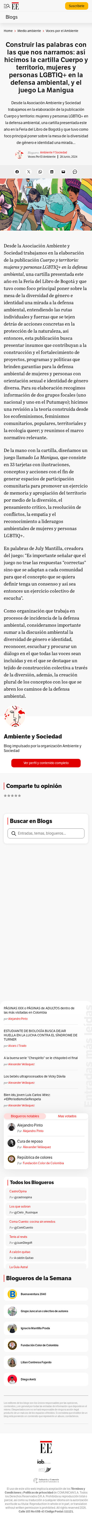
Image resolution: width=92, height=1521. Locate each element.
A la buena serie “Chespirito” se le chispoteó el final (41, 1058)
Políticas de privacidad (38, 1492)
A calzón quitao (19, 1252)
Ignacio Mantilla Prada (35, 1328)
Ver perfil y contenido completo (46, 763)
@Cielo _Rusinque (26, 1212)
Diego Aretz (28, 1379)
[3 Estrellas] (12, 795)
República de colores (34, 1157)
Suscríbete (76, 6)
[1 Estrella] (5, 795)
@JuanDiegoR (23, 1242)
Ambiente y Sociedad (53, 152)
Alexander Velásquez (21, 1064)
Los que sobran (19, 1206)
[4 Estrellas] (15, 795)
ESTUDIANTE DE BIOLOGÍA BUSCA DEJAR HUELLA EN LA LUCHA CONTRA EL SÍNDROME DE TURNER (40, 1035)
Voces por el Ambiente (42, 156)
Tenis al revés (18, 1237)
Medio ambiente (29, 31)
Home (8, 31)
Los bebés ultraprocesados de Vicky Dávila (35, 1076)
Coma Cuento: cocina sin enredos (32, 1222)
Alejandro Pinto (18, 1018)
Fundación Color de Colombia (43, 1163)
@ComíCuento (23, 1227)
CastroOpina (18, 1191)
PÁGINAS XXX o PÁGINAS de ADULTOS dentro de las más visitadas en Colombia (39, 1010)
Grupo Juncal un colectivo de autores (44, 1311)
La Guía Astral (18, 1267)
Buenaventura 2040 (33, 1294)
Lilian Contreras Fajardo (36, 1362)
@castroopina (23, 1197)
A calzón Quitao (23, 1258)
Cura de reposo (30, 1141)
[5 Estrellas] (19, 795)
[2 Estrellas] (8, 795)
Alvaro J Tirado (17, 1045)
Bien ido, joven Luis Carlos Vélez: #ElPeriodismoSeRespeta (27, 1097)
